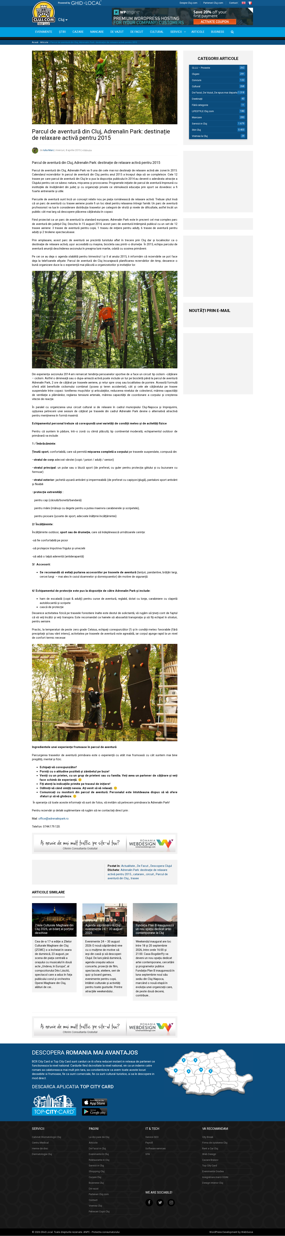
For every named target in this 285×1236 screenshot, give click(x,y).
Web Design (209, 1154)
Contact (233, 3)
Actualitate (128, 866)
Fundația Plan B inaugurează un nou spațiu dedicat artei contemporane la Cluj (155, 929)
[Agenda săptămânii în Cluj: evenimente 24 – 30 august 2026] (104, 919)
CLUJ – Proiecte (201, 67)
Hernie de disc (40, 1148)
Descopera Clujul (161, 866)
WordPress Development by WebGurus (231, 1232)
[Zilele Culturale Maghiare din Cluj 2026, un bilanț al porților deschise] (54, 919)
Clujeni (195, 74)
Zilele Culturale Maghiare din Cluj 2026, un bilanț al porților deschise (54, 929)
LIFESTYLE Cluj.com (203, 111)
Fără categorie (200, 105)
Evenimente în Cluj (99, 1154)
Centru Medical (40, 1142)
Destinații (197, 98)
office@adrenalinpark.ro (53, 818)
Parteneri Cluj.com (213, 3)
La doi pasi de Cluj (99, 1137)
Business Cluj (96, 1182)
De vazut (93, 1188)
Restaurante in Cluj (99, 1159)
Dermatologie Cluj (42, 1154)
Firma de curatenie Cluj (214, 1142)
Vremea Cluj (95, 1205)
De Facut (142, 866)
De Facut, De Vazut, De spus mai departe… (215, 92)
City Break (207, 1137)
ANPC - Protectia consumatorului (101, 1232)
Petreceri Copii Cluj (99, 1211)
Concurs (196, 80)
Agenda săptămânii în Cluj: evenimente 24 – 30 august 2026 (103, 929)
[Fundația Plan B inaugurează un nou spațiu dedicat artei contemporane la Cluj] (155, 919)
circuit (150, 874)
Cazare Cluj (95, 1177)
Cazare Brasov (210, 1159)
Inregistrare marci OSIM (215, 1177)
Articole (44, 42)
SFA (147, 1154)
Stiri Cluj (196, 129)
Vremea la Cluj (200, 136)
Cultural (196, 86)
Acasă (35, 42)
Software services (155, 1148)
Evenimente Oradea (213, 1171)
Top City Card (209, 1165)
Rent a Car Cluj (210, 1148)
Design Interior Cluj (212, 1182)
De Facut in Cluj (97, 1148)
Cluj (61, 19)
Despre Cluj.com (188, 3)
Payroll (149, 1142)
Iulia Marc (48, 150)
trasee (135, 878)
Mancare (197, 117)
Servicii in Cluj (199, 123)
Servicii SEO (152, 1137)
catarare (138, 874)
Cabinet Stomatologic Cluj (46, 1137)
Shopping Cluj (96, 1171)
